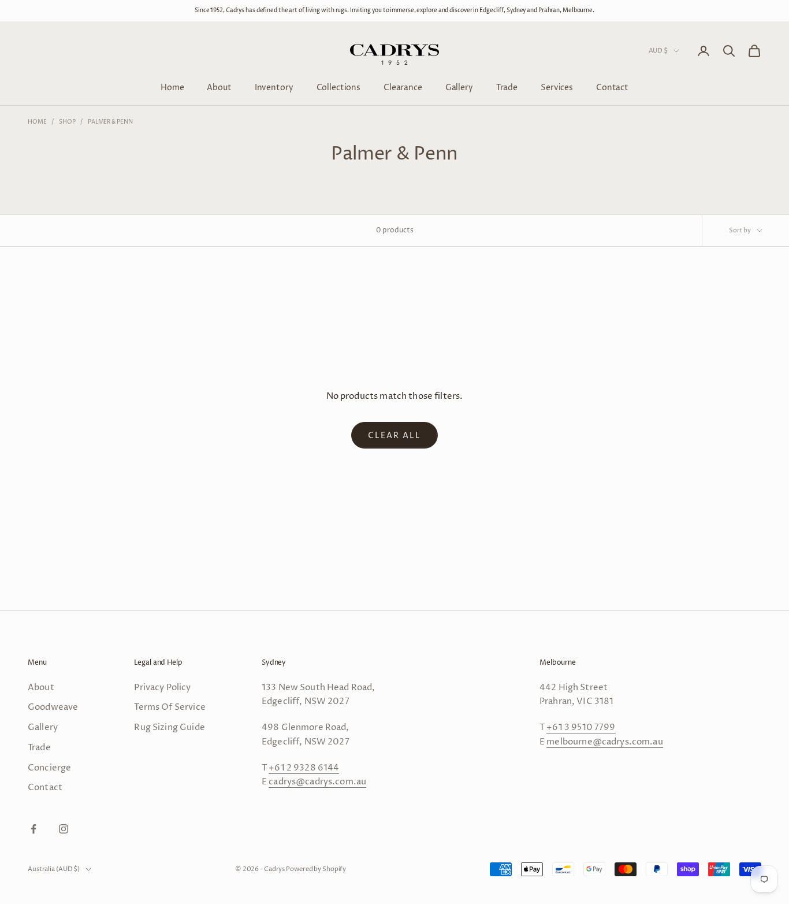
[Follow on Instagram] (63, 829)
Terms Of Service (169, 707)
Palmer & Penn (110, 122)
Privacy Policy (162, 687)
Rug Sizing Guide (169, 727)
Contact (612, 86)
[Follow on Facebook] (33, 829)
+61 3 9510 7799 (580, 727)
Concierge (49, 768)
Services (557, 86)
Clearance (403, 86)
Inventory (274, 86)
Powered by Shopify (316, 869)
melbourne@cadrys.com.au (604, 742)
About (219, 86)
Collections (338, 86)
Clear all (394, 435)
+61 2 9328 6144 (304, 768)
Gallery (459, 86)
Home (172, 86)
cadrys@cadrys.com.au (317, 782)
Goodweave (53, 707)
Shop (67, 122)
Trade (507, 86)
